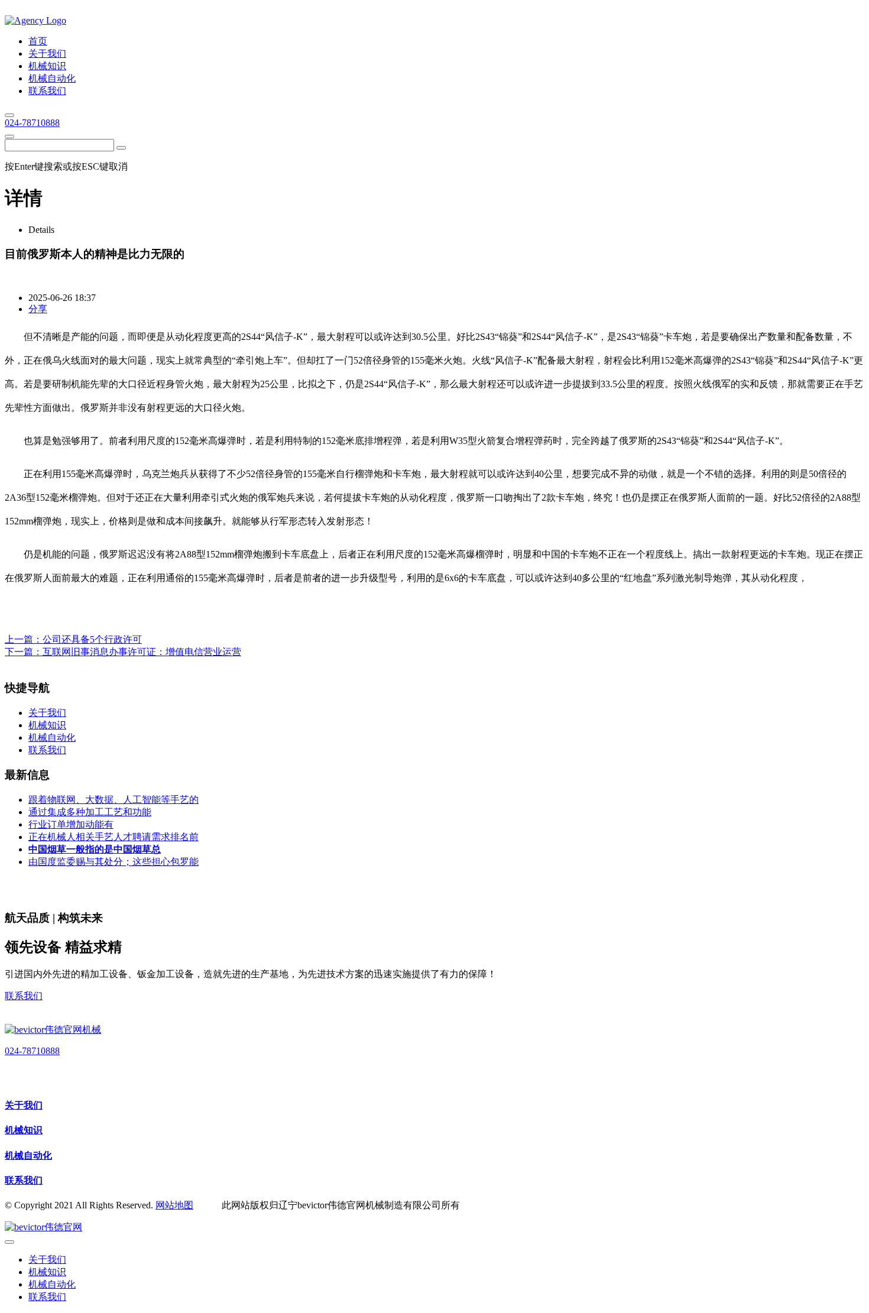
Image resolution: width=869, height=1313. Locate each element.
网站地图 (174, 1205)
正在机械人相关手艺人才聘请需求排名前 (113, 837)
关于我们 (24, 1105)
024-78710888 (32, 123)
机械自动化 (28, 1155)
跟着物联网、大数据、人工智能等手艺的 (113, 800)
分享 (37, 309)
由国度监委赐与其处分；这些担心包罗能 (113, 862)
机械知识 (24, 1130)
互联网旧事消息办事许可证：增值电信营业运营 (142, 652)
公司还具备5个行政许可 (92, 639)
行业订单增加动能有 (71, 824)
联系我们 (24, 996)
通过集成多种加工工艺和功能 (89, 812)
